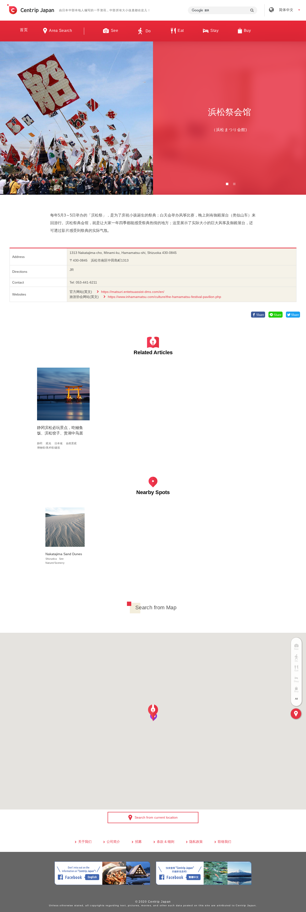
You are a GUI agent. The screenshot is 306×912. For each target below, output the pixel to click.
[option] (76, 118)
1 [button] (227, 184)
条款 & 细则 (165, 842)
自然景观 (71, 443)
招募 (138, 842)
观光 (48, 443)
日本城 (59, 443)
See (61, 558)
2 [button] (234, 184)
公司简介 (113, 842)
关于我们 (85, 842)
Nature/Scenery (55, 562)
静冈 (39, 443)
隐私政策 (196, 842)
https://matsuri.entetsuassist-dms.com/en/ (132, 291)
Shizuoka (51, 558)
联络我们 (224, 842)
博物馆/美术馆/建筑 (48, 447)
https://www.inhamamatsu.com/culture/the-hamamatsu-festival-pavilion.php (164, 296)
